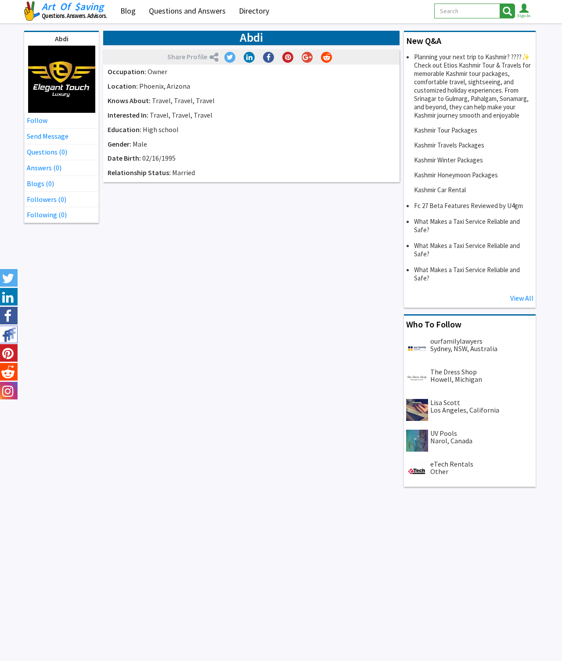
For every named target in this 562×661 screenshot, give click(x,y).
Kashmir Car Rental (440, 190)
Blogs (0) (40, 183)
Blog (128, 11)
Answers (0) (44, 167)
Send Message (47, 136)
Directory (254, 11)
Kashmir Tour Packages (445, 130)
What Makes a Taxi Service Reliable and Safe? (467, 225)
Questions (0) (47, 151)
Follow (37, 120)
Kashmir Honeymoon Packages (456, 175)
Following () (47, 214)
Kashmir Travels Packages (449, 145)
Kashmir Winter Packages (448, 160)
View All (521, 298)
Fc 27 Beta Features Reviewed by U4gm (468, 205)
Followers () (46, 199)
